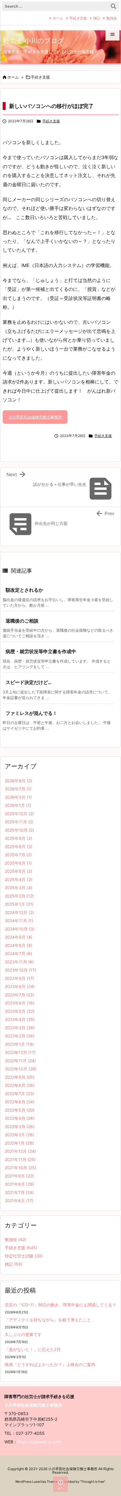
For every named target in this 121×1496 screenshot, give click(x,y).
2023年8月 (20, 986)
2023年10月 (20, 970)
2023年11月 (19, 961)
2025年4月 (18, 879)
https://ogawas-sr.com (39, 1441)
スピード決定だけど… (29, 682)
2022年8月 (19, 1085)
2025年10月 (19, 830)
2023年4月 (20, 1019)
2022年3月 (19, 1126)
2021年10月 (20, 1167)
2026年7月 (18, 788)
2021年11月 (20, 1159)
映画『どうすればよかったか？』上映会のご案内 (50, 1364)
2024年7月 (18, 953)
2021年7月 (19, 1192)
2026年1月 (18, 805)
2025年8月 (18, 846)
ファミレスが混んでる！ (31, 713)
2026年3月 (18, 797)
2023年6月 (19, 1002)
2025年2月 (19, 895)
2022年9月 (19, 1077)
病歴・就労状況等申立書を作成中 (41, 651)
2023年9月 (19, 978)
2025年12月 (19, 813)
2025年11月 (19, 821)
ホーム (58, 18)
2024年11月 (19, 920)
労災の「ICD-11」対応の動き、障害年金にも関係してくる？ (60, 1304)
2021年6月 (19, 1200)
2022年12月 (20, 1052)
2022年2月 (19, 1134)
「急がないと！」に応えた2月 (32, 1349)
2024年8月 (18, 945)
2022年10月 (20, 1068)
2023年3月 (20, 1027)
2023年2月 (19, 1035)
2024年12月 (19, 912)
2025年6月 (18, 862)
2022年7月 (19, 1093)
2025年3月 (18, 887)
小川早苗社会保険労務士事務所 (35, 417)
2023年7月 (19, 994)
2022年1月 (19, 1142)
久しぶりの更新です (23, 1334)
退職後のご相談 (22, 621)
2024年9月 (18, 937)
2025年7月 (18, 854)
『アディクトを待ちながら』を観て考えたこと (48, 1319)
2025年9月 (18, 838)
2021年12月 (20, 1151)
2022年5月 (19, 1110)
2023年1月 (19, 1044)
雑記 (96, 18)
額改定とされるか (24, 590)
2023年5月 (19, 1011)
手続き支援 (78, 18)
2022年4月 (19, 1118)
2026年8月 (18, 780)
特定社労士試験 (24, 1255)
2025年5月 (18, 871)
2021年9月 (19, 1175)
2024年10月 (19, 928)
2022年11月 (20, 1060)
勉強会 (111, 18)
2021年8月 (19, 1184)
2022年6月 (19, 1101)
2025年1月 (19, 904)
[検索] (113, 6)
